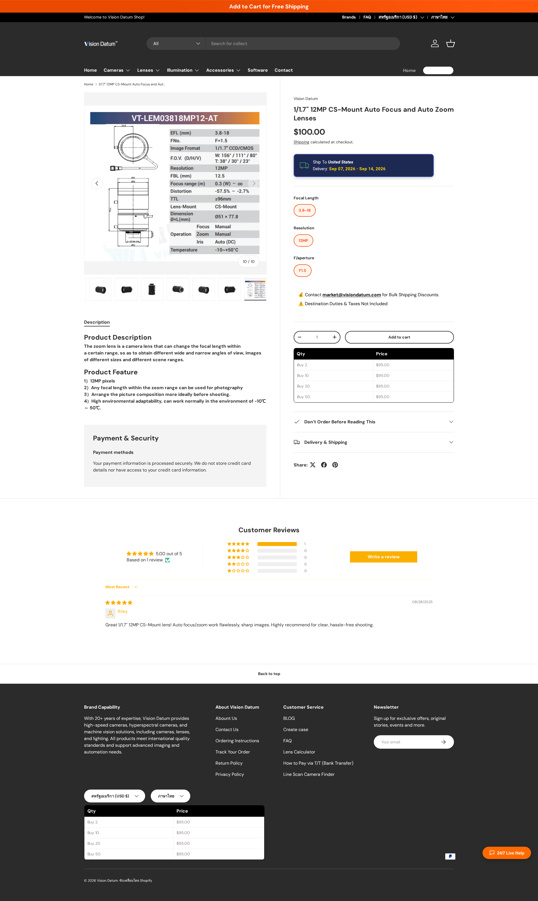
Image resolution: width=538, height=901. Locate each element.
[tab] (97, 322)
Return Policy (229, 763)
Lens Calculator (299, 752)
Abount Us (226, 718)
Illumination (180, 70)
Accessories (220, 70)
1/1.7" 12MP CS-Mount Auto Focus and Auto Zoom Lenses (132, 84)
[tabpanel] (175, 372)
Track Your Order (232, 752)
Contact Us (226, 729)
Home (90, 70)
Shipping (301, 141)
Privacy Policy (229, 774)
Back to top (269, 673)
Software (258, 70)
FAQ (367, 17)
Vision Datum (306, 98)
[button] (450, 43)
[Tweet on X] (312, 464)
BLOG (289, 718)
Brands (349, 17)
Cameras (114, 70)
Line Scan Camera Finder (309, 774)
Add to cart (399, 336)
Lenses (145, 70)
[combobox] (273, 43)
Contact (284, 70)
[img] (118, 603)
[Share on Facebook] (324, 464)
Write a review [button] (384, 557)
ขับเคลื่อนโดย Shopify (135, 880)
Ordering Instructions (237, 741)
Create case (295, 729)
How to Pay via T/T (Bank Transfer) (318, 763)
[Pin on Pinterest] (335, 464)
